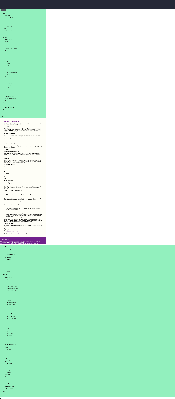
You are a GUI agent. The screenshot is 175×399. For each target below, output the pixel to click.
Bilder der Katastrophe (8, 39)
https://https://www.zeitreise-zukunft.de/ (30, 243)
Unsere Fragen (9, 26)
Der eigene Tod (7, 35)
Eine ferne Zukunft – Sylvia (11, 318)
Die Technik (9, 24)
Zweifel (4, 28)
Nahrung (8, 89)
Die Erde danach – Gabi (11, 311)
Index (6, 111)
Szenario (6, 50)
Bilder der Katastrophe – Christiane (12, 288)
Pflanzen (6, 76)
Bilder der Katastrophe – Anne (12, 279)
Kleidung (8, 87)
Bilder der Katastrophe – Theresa (12, 290)
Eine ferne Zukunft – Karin (11, 316)
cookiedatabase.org (19, 233)
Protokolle (5, 37)
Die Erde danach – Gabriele (11, 302)
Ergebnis (6, 347)
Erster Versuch (7, 15)
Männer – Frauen (9, 85)
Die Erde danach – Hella (11, 304)
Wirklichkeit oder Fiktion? (9, 30)
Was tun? (6, 269)
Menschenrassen (9, 83)
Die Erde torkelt (9, 335)
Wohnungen (9, 372)
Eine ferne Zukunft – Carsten (11, 320)
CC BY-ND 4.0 (37, 241)
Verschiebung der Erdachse (11, 59)
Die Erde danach (7, 41)
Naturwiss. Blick (6, 323)
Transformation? (7, 100)
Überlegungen (5, 384)
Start (4, 13)
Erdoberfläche (9, 70)
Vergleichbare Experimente (9, 386)
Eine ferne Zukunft (8, 314)
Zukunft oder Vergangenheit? (9, 107)
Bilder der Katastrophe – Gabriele (12, 292)
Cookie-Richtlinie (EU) (5, 239)
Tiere (6, 358)
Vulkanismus (9, 63)
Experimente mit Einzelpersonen (12, 17)
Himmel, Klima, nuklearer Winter (12, 72)
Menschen (7, 361)
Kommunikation (7, 94)
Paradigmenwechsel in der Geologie (11, 48)
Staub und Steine (9, 54)
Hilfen (4, 109)
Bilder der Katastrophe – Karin (12, 286)
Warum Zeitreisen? (8, 257)
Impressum (3, 238)
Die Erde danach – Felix (10, 306)
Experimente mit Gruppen (11, 19)
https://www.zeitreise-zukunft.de (15, 128)
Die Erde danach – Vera (10, 300)
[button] (2, 116)
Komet (8, 52)
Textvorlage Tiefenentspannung (10, 113)
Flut (7, 61)
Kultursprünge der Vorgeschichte (10, 65)
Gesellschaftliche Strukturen (9, 96)
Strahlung (8, 74)
